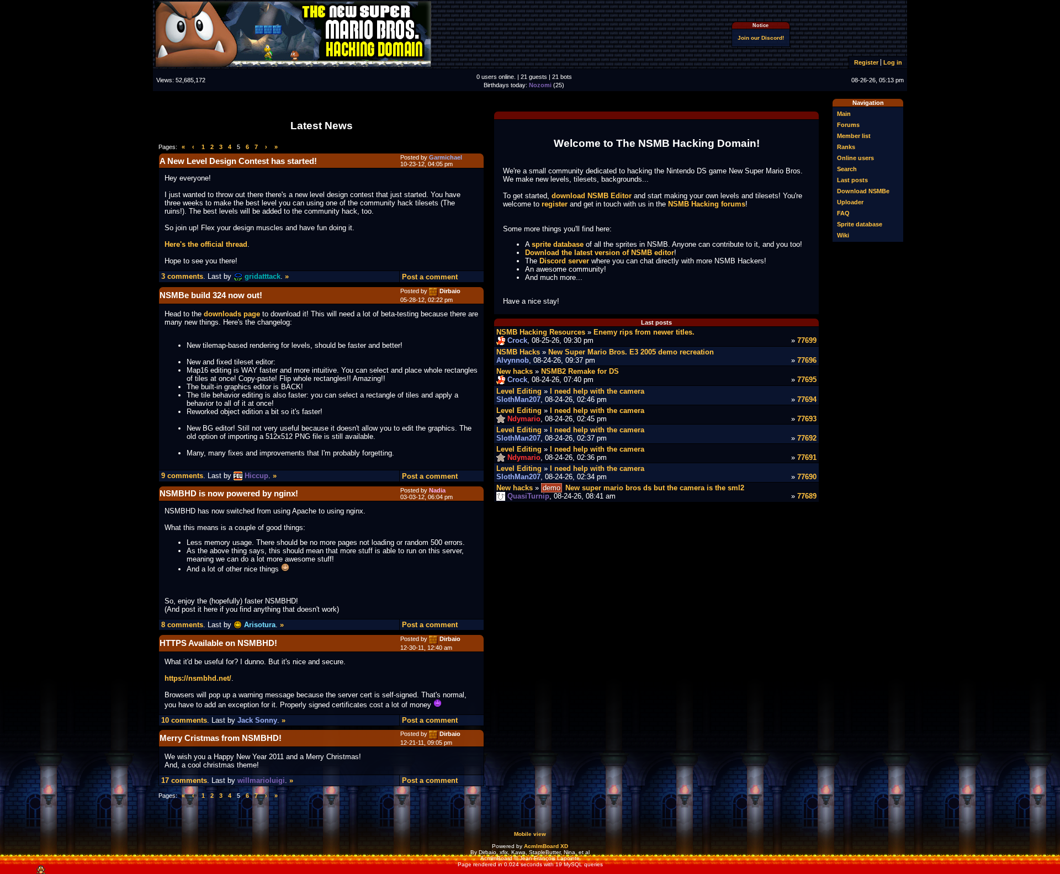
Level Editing (519, 391)
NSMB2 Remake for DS (580, 371)
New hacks (514, 371)
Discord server (564, 261)
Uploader (850, 202)
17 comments (184, 780)
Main (844, 113)
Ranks (846, 147)
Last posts (852, 180)
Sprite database (859, 224)
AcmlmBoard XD (546, 846)
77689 (807, 496)
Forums (848, 124)
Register (866, 62)
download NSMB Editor (592, 196)
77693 (807, 419)
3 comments (182, 276)
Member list (854, 136)
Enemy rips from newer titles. (644, 332)
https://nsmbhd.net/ (198, 678)
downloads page (232, 314)
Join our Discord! (761, 38)
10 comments (184, 720)
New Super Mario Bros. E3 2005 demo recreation (631, 352)
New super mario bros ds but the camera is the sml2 (654, 488)
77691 (807, 457)
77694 (807, 399)
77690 (807, 477)
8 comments (182, 625)
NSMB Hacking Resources (540, 332)
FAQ (843, 213)
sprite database (558, 244)
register (555, 204)
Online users (855, 158)
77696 (807, 360)
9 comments (182, 476)
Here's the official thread (206, 244)
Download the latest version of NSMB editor (599, 252)
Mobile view (530, 834)
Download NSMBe (863, 191)
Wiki (843, 235)
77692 (807, 438)
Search (847, 169)
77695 (807, 379)
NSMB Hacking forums (706, 204)
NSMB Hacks (518, 352)
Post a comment (430, 277)
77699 (807, 340)
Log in (892, 62)
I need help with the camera (597, 391)
